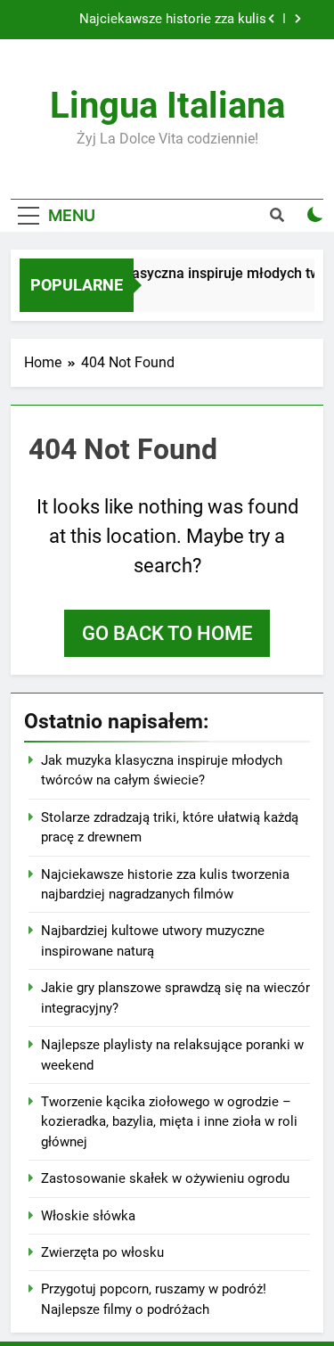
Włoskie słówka (88, 1216)
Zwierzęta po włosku (102, 1252)
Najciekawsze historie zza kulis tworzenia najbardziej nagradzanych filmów (161, 19)
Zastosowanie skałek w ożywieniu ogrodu (165, 1178)
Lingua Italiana (167, 106)
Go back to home (167, 633)
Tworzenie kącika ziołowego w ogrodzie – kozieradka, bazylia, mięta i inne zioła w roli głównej (169, 1122)
